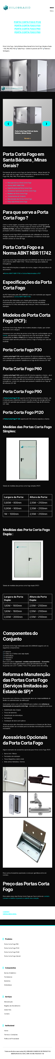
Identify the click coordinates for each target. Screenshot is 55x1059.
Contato (7, 1014)
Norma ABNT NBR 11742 (16, 185)
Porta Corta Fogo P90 (27, 32)
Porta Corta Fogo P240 (11, 952)
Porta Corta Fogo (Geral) (12, 956)
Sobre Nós (7, 1010)
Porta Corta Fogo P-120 (12, 419)
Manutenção (8, 1002)
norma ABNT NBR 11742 (22, 296)
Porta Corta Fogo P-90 (12, 398)
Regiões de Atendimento (12, 1006)
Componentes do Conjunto (17, 196)
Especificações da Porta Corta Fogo (20, 188)
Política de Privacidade (11, 1038)
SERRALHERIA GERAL (10, 914)
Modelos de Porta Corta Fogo (18, 193)
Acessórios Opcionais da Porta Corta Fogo (22, 191)
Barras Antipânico (10, 973)
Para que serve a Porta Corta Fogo (19, 182)
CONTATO (6, 912)
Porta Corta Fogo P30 (27, 25)
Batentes (7, 981)
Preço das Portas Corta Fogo (17, 201)
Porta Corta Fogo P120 (27, 22)
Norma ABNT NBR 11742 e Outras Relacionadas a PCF (22, 273)
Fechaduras (8, 977)
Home (6, 1030)
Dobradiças (8, 985)
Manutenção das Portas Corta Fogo (20, 199)
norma (5, 335)
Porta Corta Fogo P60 (27, 29)
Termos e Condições (10, 1034)
